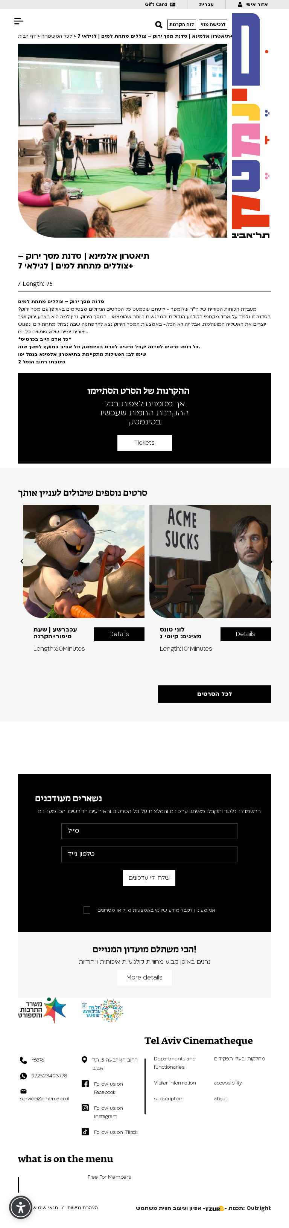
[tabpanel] (84, 578)
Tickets (144, 443)
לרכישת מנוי (213, 24)
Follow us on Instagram (108, 1112)
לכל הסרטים (214, 694)
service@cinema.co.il (44, 1098)
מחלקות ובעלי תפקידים (239, 1059)
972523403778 (49, 1075)
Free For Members (109, 1177)
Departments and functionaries (175, 1063)
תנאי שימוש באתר (38, 1208)
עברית (206, 5)
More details (144, 977)
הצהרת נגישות (82, 1208)
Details (119, 634)
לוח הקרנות (181, 24)
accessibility (228, 1083)
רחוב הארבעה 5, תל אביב (115, 1064)
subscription (168, 1098)
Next (271, 561)
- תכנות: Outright (247, 1208)
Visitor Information (175, 1083)
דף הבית (27, 36)
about (220, 1098)
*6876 (38, 1060)
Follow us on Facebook (108, 1088)
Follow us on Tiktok (115, 1132)
